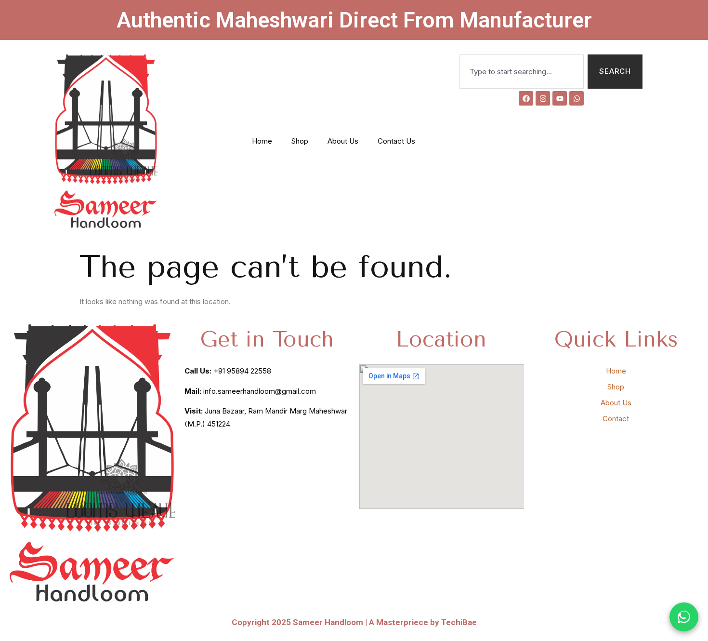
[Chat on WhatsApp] (683, 616)
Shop (299, 141)
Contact (616, 418)
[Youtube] (559, 98)
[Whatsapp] (576, 98)
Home (262, 141)
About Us (343, 141)
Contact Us (396, 141)
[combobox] (521, 71)
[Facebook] (526, 98)
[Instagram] (543, 98)
